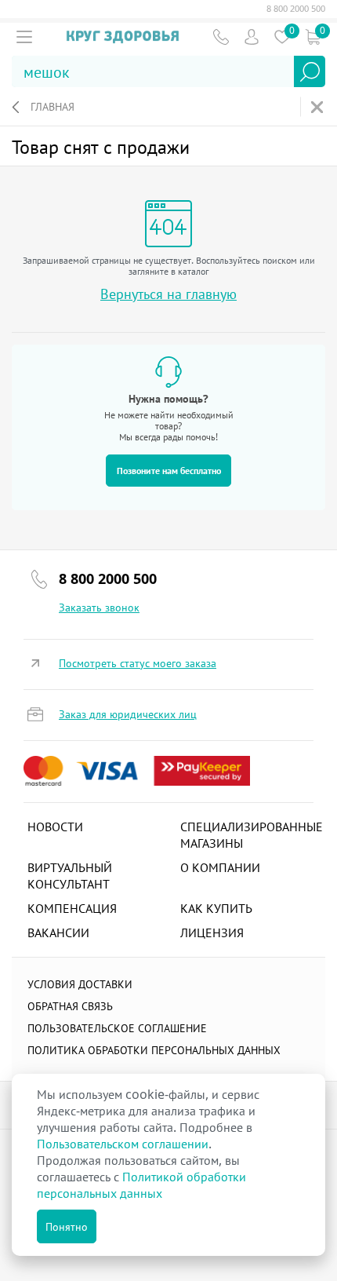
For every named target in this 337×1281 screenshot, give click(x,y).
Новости (55, 826)
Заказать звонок (99, 607)
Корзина (312, 36)
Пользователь (251, 36)
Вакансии (58, 932)
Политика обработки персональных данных (154, 1049)
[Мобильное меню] (24, 37)
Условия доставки (79, 983)
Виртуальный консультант (69, 875)
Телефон (220, 36)
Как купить (216, 908)
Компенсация (72, 908)
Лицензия (212, 932)
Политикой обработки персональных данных (141, 1185)
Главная (52, 106)
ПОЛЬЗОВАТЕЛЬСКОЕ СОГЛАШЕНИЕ (117, 1027)
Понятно (66, 1226)
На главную (318, 107)
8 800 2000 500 (295, 8)
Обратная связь (70, 1005)
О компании (220, 867)
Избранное (282, 36)
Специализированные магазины (251, 835)
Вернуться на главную (168, 294)
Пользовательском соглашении (122, 1143)
